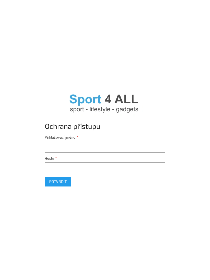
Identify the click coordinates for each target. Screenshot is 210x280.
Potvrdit (58, 181)
